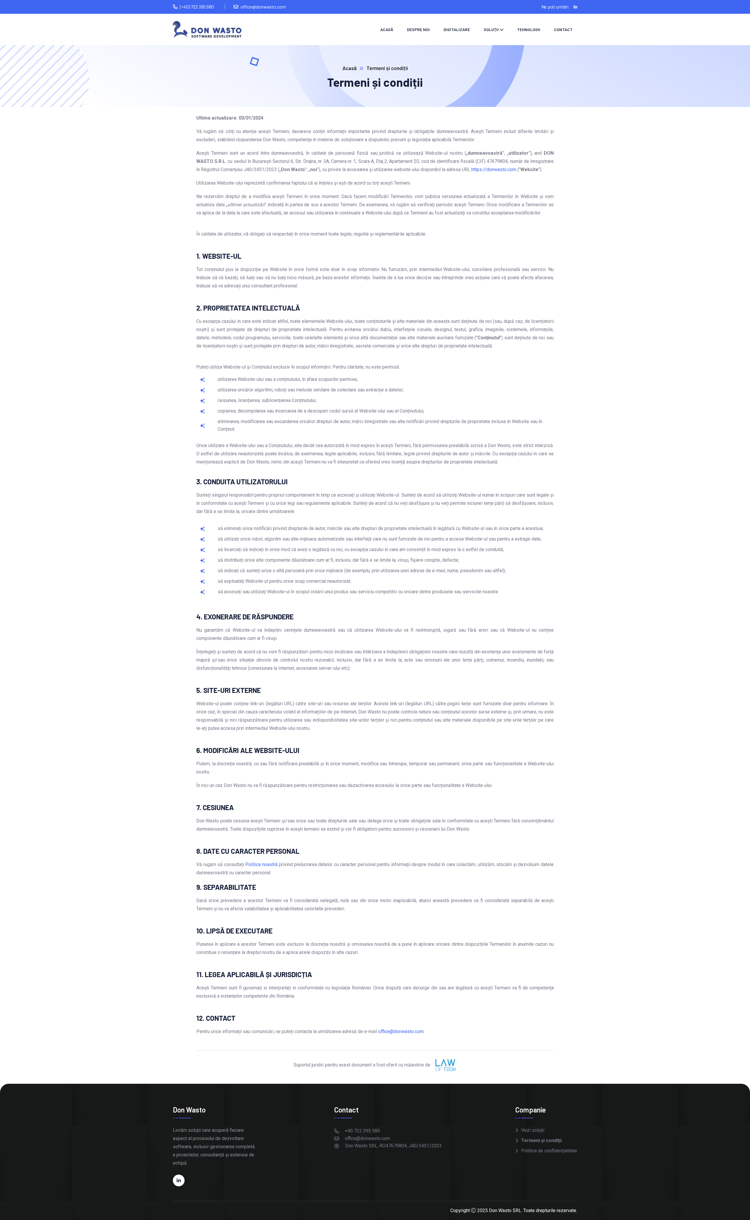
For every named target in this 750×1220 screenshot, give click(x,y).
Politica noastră (261, 864)
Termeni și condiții (541, 1140)
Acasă (386, 29)
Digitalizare (457, 29)
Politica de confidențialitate (549, 1150)
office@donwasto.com (401, 1031)
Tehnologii (528, 29)
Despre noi (418, 29)
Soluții (491, 29)
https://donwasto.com (493, 169)
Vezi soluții (532, 1130)
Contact (563, 29)
